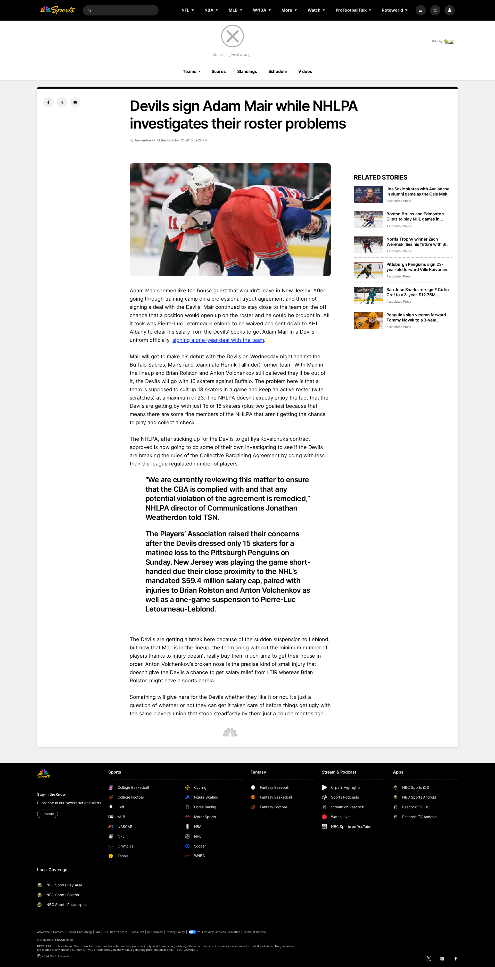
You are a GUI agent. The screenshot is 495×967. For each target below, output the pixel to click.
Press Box (137, 932)
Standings (247, 71)
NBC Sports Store (115, 932)
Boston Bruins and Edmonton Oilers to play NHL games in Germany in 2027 (415, 216)
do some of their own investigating (234, 447)
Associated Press (398, 201)
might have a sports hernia (181, 680)
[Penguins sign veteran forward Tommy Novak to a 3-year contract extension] (368, 320)
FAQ (97, 932)
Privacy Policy (175, 932)
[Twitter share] (62, 102)
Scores (219, 71)
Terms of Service (254, 932)
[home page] (57, 10)
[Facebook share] (48, 102)
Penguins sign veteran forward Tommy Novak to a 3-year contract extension (416, 317)
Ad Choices (155, 932)
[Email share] (75, 102)
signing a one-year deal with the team (218, 340)
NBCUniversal (64, 939)
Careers (58, 932)
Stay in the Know (51, 794)
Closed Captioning (79, 932)
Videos (305, 71)
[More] (421, 10)
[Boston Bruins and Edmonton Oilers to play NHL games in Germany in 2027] (368, 219)
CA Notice (233, 932)
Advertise (43, 932)
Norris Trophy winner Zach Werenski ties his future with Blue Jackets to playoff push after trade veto (418, 241)
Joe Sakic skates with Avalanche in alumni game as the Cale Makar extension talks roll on (418, 191)
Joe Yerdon (142, 140)
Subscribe (47, 814)
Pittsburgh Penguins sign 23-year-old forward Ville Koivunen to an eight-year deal (416, 267)
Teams (189, 71)
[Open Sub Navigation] (192, 10)
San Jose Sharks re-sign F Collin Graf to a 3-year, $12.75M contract (417, 292)
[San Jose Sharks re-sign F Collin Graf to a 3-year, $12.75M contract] (368, 295)
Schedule (277, 71)
